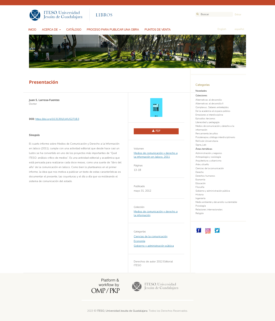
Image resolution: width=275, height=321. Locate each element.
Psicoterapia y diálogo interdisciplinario (215, 137)
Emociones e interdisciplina (209, 114)
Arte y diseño (202, 164)
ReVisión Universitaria (206, 141)
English (222, 29)
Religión (199, 213)
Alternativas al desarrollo (208, 99)
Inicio (32, 29)
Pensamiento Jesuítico (206, 133)
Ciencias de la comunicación (150, 236)
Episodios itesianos (205, 118)
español (239, 29)
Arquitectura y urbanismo (208, 160)
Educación (200, 183)
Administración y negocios (208, 153)
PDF (157, 131)
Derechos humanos (205, 175)
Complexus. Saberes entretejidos (212, 107)
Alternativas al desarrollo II (209, 103)
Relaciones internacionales (209, 209)
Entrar (238, 14)
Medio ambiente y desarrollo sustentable (216, 202)
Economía (139, 241)
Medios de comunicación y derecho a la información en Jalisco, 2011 (156, 155)
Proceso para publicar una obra (113, 29)
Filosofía (199, 187)
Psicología (200, 205)
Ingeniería (200, 198)
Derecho (199, 172)
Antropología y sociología (208, 156)
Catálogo (73, 29)
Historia (199, 194)
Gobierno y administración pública (154, 246)
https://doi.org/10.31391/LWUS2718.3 (57, 119)
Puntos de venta (158, 29)
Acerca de (50, 29)
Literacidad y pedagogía (207, 122)
